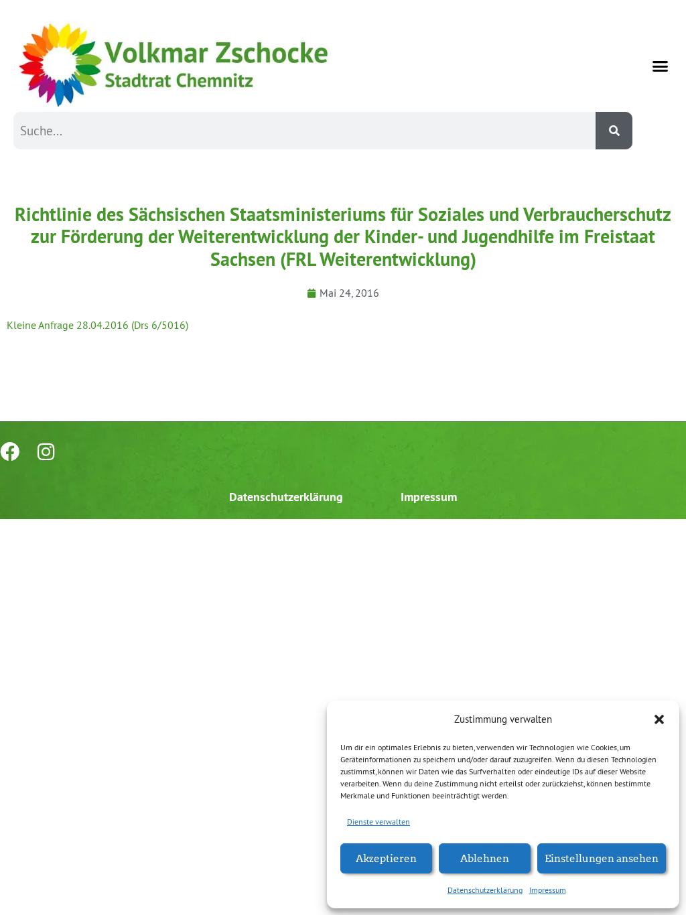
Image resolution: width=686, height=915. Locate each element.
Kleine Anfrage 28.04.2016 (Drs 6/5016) (97, 325)
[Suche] (614, 130)
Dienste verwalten (378, 822)
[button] (659, 719)
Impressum (547, 890)
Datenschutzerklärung (485, 890)
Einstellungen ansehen (602, 857)
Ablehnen (484, 857)
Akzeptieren (386, 857)
